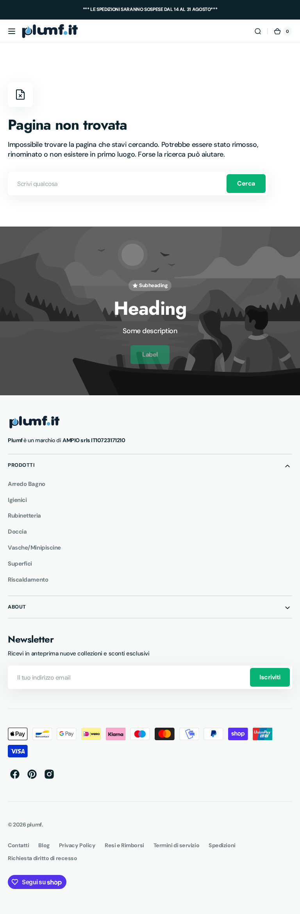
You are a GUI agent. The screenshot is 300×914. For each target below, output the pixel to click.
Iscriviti (269, 677)
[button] (11, 31)
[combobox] (138, 183)
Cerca (246, 183)
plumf (34, 824)
